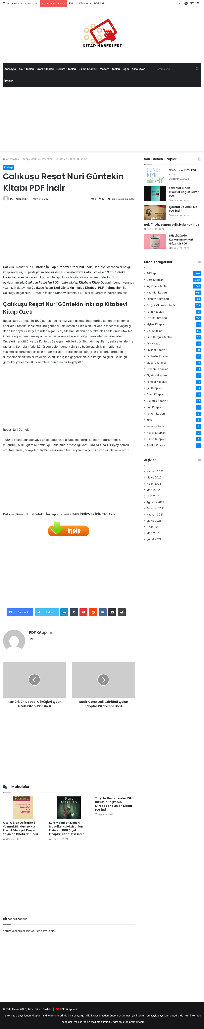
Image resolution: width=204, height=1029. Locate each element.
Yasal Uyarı (138, 68)
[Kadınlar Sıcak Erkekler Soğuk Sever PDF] (155, 193)
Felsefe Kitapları (156, 318)
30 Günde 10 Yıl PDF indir (183, 172)
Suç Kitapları (154, 407)
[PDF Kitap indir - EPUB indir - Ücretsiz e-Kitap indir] (102, 35)
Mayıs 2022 (153, 477)
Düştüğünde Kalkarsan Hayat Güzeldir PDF (181, 239)
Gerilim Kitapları (66, 68)
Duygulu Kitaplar (157, 400)
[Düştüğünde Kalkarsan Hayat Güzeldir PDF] (155, 241)
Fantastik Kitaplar (157, 356)
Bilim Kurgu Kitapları (159, 337)
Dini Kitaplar (154, 330)
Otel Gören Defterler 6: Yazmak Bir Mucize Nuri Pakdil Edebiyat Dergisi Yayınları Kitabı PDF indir (20, 828)
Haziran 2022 (155, 471)
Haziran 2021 (154, 514)
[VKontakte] (103, 612)
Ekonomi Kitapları (157, 369)
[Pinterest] (83, 612)
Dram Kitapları (45, 68)
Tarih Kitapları (155, 311)
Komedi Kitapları (156, 381)
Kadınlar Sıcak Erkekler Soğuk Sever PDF (184, 192)
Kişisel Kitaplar (155, 324)
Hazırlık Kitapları (156, 292)
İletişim (8, 80)
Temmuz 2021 (155, 508)
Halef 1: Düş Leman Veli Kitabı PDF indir (171, 225)
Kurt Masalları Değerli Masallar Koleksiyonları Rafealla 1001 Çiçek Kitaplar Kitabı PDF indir (66, 828)
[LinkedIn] (64, 612)
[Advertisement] (102, 119)
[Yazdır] (122, 612)
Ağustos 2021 (155, 502)
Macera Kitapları (110, 68)
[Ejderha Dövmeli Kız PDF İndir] (155, 212)
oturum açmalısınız (42, 930)
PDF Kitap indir (18, 198)
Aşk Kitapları (26, 68)
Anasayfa (10, 68)
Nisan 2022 (153, 483)
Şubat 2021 (153, 539)
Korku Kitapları (155, 413)
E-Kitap (24, 158)
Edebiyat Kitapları (157, 298)
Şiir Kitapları (154, 388)
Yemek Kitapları (156, 426)
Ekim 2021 (152, 496)
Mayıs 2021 (153, 520)
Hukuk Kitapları (156, 432)
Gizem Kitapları (87, 68)
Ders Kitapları (155, 279)
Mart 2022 (153, 489)
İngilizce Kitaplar (156, 286)
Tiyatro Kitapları (156, 375)
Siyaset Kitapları (156, 349)
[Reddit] (93, 612)
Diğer (126, 68)
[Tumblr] (74, 612)
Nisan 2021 (153, 526)
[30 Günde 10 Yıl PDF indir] (155, 175)
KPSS (150, 420)
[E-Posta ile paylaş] (112, 612)
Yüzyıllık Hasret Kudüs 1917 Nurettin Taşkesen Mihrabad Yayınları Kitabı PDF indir (114, 804)
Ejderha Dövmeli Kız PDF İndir (87, 3)
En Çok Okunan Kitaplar (161, 305)
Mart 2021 (152, 533)
